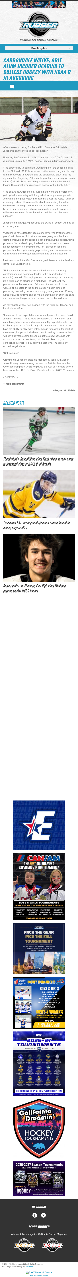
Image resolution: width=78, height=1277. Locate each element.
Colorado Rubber (39, 24)
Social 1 (43, 1215)
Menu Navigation (39, 48)
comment (12, 86)
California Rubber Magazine (52, 1234)
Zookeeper (29, 1267)
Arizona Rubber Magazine (24, 1234)
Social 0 (34, 1215)
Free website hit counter (39, 1275)
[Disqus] (39, 653)
